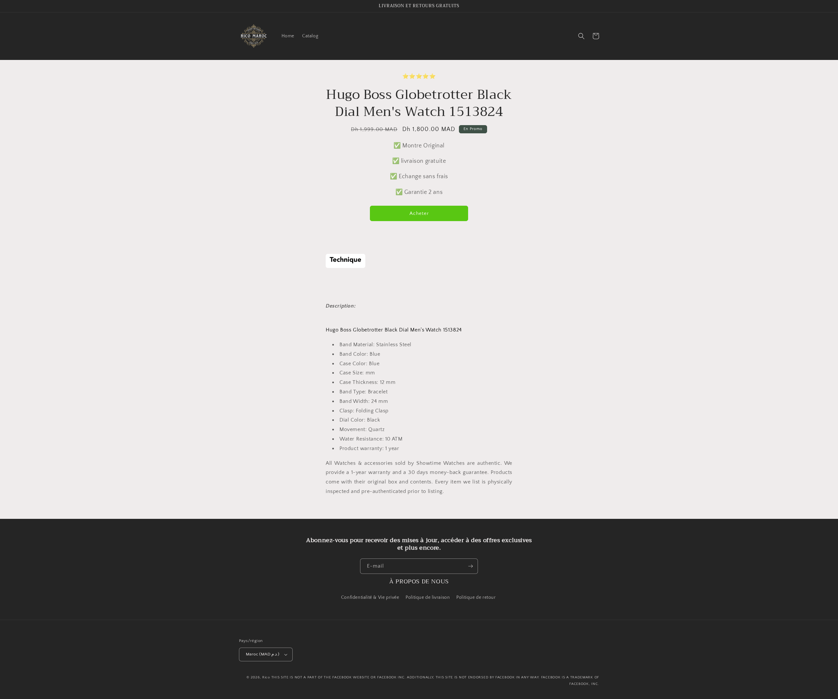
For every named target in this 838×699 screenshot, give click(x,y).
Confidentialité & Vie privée (370, 597)
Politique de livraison (428, 597)
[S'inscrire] (470, 566)
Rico (266, 677)
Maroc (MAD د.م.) (263, 654)
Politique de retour (476, 597)
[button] (581, 36)
